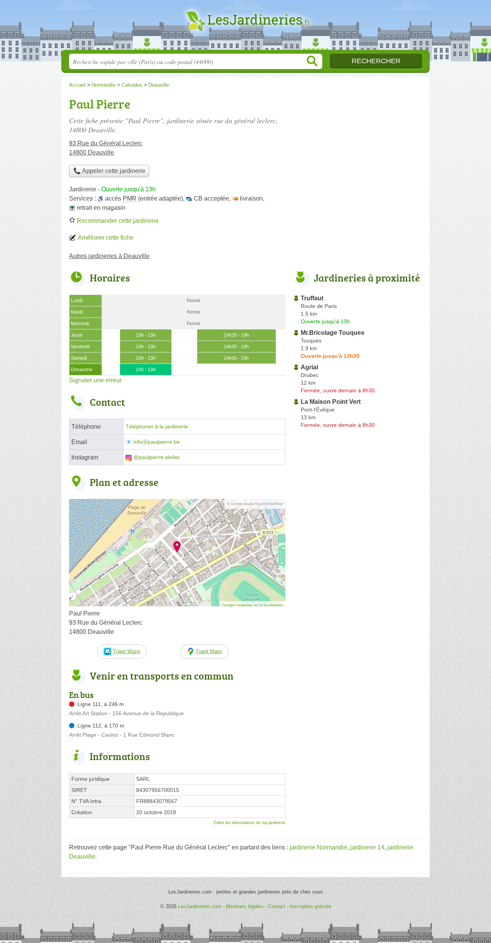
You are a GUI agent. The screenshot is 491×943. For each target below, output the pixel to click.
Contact (276, 906)
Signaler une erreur (95, 380)
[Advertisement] (357, 148)
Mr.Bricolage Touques (332, 332)
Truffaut (312, 298)
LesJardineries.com (245, 27)
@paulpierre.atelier (156, 457)
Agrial (309, 367)
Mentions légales (245, 906)
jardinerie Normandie (318, 847)
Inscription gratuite (310, 906)
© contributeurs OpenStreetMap (255, 504)
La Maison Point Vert (331, 401)
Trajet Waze (126, 651)
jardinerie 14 (367, 847)
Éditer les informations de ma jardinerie (249, 822)
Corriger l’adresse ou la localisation (252, 605)
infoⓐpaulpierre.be (156, 442)
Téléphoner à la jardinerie (156, 427)
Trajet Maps (209, 651)
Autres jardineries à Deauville (109, 256)
